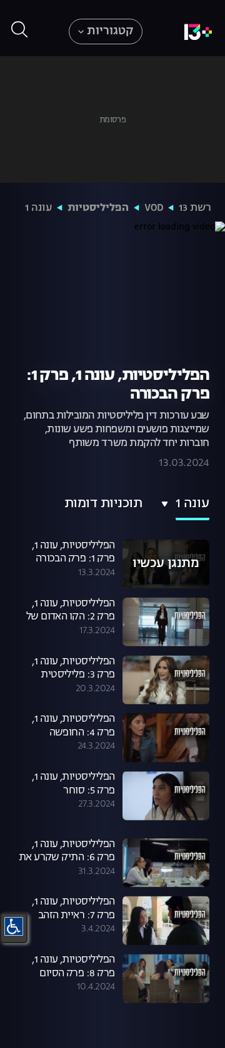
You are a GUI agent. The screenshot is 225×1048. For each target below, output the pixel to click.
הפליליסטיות (98, 208)
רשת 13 (195, 208)
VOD (153, 208)
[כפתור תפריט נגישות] (13, 926)
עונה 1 (38, 208)
